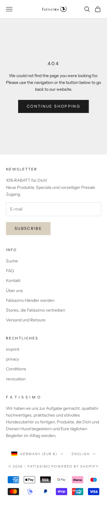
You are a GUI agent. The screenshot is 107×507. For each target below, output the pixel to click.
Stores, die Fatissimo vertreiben (35, 310)
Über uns (14, 290)
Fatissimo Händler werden (30, 300)
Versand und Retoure (25, 320)
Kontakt (13, 280)
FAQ (10, 270)
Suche (12, 261)
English (81, 454)
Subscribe (28, 228)
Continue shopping (53, 106)
